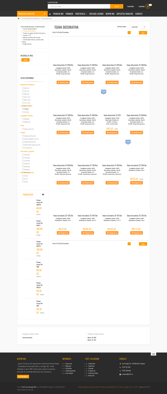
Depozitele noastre (125, 13)
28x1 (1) (26, 88)
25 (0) (25, 176)
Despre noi (110, 13)
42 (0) (25, 182)
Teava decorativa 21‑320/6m (87, 65)
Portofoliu (80, 13)
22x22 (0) (27, 158)
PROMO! (103, 91)
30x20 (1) (27, 164)
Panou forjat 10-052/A (39, 285)
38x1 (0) (26, 94)
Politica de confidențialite (108, 387)
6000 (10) (27, 122)
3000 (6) (26, 119)
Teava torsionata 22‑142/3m (88, 215)
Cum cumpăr (69, 373)
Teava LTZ (27, 35)
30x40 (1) (27, 170)
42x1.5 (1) (27, 97)
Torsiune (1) (28, 148)
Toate (143, 33)
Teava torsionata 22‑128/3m (137, 165)
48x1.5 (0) (27, 100)
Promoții (69, 13)
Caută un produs (93, 373)
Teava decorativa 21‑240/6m (63, 65)
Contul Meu (130, 6)
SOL (131, 387)
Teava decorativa (29, 31)
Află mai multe (23, 376)
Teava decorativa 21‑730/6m (88, 165)
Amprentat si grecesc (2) (32, 145)
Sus (153, 354)
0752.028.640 (126, 370)
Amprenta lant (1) (29, 142)
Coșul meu (91, 366)
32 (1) (25, 179)
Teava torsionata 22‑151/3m (112, 215)
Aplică (25, 60)
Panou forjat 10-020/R (39, 202)
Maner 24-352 (92, 340)
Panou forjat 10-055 (39, 264)
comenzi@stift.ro (127, 374)
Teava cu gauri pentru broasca (34, 33)
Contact (139, 13)
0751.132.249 (126, 367)
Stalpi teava (27, 44)
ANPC (136, 387)
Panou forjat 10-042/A (39, 243)
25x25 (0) (27, 161)
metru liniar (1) (29, 129)
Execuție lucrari (96, 13)
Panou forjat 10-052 (39, 303)
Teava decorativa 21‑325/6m (112, 65)
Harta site (91, 375)
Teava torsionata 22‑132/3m (63, 215)
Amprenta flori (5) (30, 136)
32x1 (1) (26, 91)
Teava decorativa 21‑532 (112, 115)
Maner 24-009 (92, 337)
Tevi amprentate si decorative (31, 19)
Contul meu (91, 363)
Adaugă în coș (113, 132)
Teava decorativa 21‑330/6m (137, 65)
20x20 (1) (27, 155)
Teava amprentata (29, 29)
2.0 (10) (26, 112)
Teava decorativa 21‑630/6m (137, 115)
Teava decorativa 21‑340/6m (87, 115)
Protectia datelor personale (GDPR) (88, 387)
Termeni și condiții (123, 387)
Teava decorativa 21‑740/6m (112, 165)
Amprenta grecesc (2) (31, 139)
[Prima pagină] (19, 19)
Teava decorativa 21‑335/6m (63, 115)
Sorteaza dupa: (121, 26)
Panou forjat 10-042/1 (39, 223)
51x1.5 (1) (27, 103)
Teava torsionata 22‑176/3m (136, 215)
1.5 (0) (26, 109)
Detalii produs (64, 82)
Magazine (68, 366)
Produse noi (58, 13)
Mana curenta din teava (31, 37)
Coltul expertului (70, 370)
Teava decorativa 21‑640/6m (63, 165)
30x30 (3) (27, 167)
